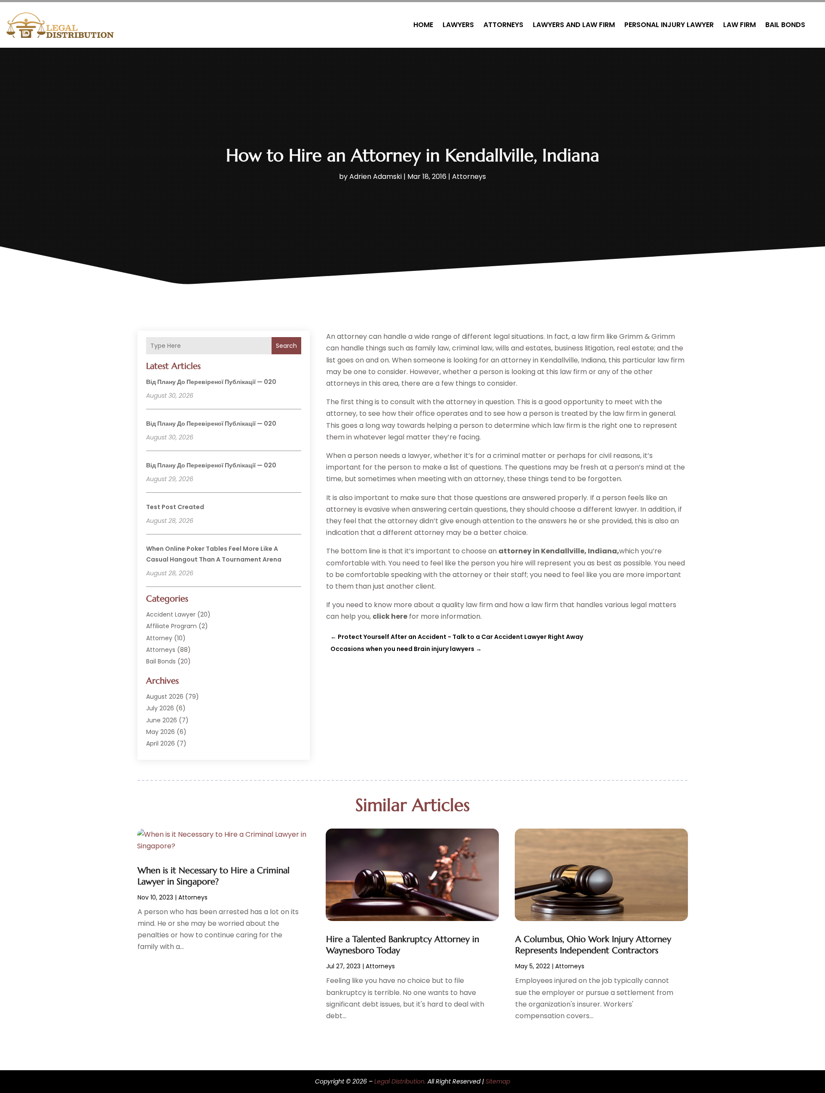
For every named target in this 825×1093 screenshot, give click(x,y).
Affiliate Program (171, 626)
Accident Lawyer (171, 614)
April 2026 (160, 743)
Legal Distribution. (400, 1081)
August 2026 (164, 696)
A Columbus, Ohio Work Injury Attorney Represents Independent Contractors (593, 945)
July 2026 (160, 708)
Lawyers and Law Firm (574, 25)
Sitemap (498, 1081)
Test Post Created (175, 507)
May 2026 (160, 732)
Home (423, 25)
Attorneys (503, 25)
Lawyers (458, 25)
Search (286, 345)
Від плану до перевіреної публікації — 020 (211, 382)
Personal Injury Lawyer (669, 25)
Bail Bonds (785, 25)
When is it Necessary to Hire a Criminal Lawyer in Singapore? (214, 876)
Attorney (159, 638)
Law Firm (739, 25)
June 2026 (161, 720)
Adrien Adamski (375, 176)
